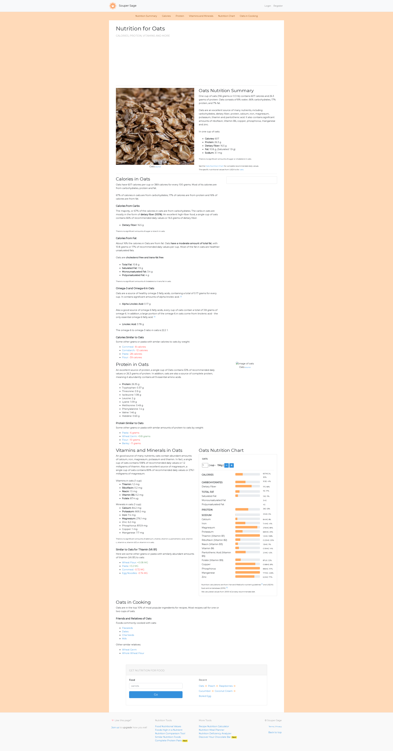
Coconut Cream (224, 691)
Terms (271, 726)
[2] (181, 296)
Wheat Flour (129, 562)
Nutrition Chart (226, 16)
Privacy (278, 726)
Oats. (242, 169)
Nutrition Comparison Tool (170, 733)
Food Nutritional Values (168, 726)
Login (268, 5)
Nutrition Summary (146, 16)
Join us (115, 727)
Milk (124, 638)
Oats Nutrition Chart (215, 166)
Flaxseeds (127, 628)
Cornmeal (127, 346)
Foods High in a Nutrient (168, 730)
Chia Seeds (128, 635)
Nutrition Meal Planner (211, 730)
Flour (125, 357)
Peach (211, 686)
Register (278, 5)
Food (132, 680)
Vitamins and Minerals (201, 16)
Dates (125, 631)
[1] (262, 584)
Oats (152, 166)
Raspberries (226, 686)
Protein (180, 16)
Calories (166, 16)
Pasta (125, 354)
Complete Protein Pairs (171, 740)
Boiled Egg (205, 696)
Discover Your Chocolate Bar (217, 737)
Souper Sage (127, 5)
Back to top (275, 732)
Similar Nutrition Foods (168, 737)
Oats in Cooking (249, 16)
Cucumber (205, 691)
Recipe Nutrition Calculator (214, 726)
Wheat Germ (129, 436)
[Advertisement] (196, 61)
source (158, 167)
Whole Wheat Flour (133, 653)
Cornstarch (128, 350)
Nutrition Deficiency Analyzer (215, 733)
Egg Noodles (129, 573)
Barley (125, 443)
